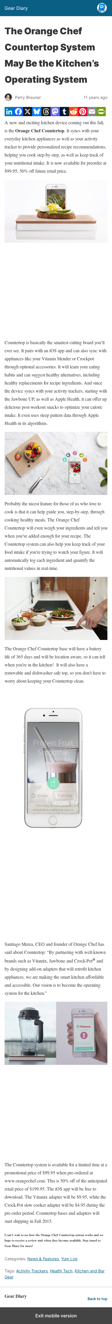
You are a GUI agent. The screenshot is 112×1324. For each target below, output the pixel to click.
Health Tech (61, 1270)
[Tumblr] (64, 114)
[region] (56, 290)
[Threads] (46, 114)
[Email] (91, 114)
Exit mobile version (56, 1316)
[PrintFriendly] (101, 114)
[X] (27, 114)
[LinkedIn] (9, 114)
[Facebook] (18, 114)
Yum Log (69, 1258)
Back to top (97, 1299)
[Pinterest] (82, 114)
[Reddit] (73, 114)
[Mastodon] (55, 114)
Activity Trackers (32, 1270)
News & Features (43, 1258)
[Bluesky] (36, 114)
